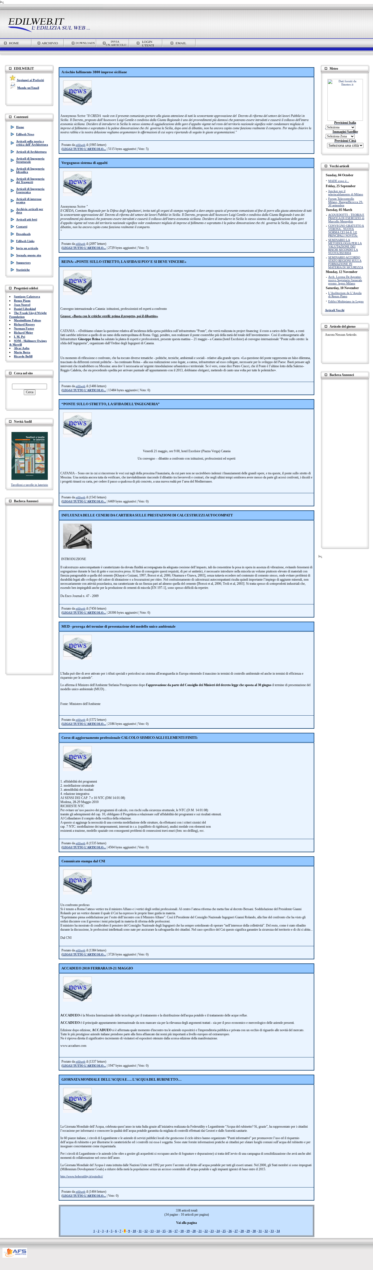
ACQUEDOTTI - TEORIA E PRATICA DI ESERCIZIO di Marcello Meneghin (346, 218)
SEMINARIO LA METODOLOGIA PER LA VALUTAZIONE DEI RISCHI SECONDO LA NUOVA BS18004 (345, 246)
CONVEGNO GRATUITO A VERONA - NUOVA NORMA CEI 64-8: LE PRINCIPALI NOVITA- (346, 230)
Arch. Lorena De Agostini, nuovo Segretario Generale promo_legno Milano (345, 280)
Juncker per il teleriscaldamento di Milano (345, 192)
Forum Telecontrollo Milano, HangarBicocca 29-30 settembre (345, 202)
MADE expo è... (338, 181)
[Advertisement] (187, 58)
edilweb (80, 144)
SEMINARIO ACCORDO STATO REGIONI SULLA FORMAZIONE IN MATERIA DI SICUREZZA (345, 262)
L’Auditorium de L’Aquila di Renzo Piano (345, 294)
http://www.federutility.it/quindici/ (81, 1176)
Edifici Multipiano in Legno (346, 301)
